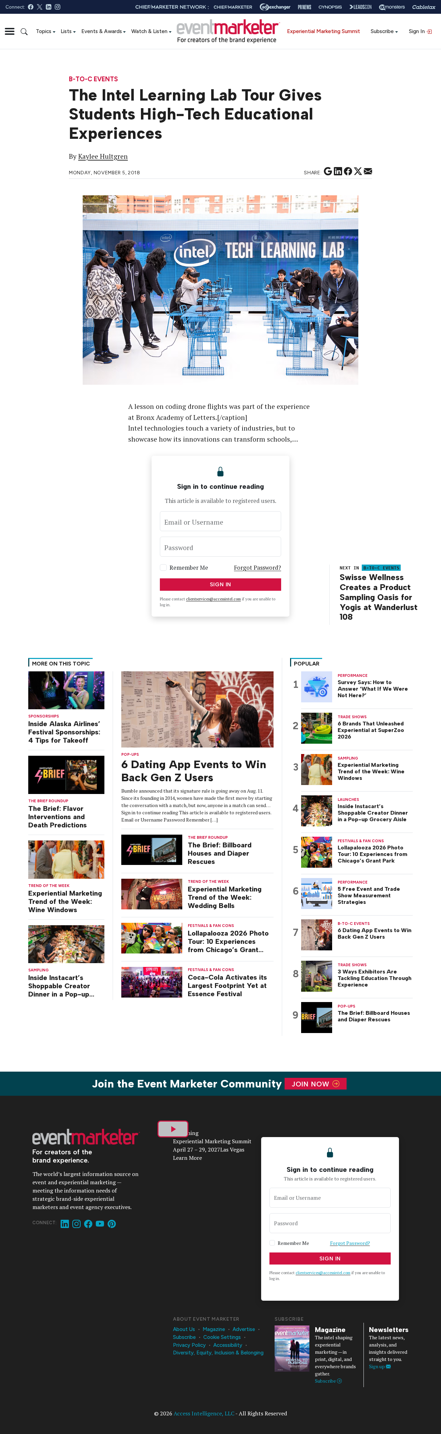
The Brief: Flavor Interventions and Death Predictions (57, 816)
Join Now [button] (311, 1084)
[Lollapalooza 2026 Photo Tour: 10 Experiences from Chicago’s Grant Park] (151, 937)
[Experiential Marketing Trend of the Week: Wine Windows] (66, 859)
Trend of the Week (49, 886)
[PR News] (304, 7)
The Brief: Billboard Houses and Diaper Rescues (220, 853)
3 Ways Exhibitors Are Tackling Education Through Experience (374, 978)
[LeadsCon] (360, 7)
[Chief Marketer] (233, 7)
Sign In (417, 31)
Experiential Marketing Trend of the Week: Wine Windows (65, 901)
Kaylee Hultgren (103, 156)
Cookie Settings (222, 1337)
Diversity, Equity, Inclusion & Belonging (218, 1353)
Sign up (377, 1366)
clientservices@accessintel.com (213, 599)
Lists (66, 31)
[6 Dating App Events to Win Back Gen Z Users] (197, 708)
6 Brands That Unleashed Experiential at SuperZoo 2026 (371, 730)
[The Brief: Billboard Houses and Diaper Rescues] (151, 849)
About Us (184, 1329)
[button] (9, 31)
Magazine (214, 1329)
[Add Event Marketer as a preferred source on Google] (328, 171)
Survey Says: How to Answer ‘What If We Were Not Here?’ (373, 689)
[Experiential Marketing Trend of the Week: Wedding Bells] (151, 893)
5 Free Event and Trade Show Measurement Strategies (369, 895)
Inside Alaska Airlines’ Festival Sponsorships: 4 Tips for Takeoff (64, 732)
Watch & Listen (149, 31)
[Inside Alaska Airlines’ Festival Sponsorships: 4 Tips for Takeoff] (66, 690)
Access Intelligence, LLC (204, 1413)
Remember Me (189, 567)
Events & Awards (101, 31)
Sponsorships (43, 716)
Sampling (38, 970)
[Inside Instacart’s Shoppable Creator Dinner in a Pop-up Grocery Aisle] (66, 943)
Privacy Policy (189, 1345)
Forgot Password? (257, 567)
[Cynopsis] (330, 7)
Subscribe (382, 31)
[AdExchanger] (275, 6)
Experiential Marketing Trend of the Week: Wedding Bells (224, 897)
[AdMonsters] (392, 7)
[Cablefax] (423, 7)
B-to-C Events (93, 79)
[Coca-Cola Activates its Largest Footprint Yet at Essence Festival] (151, 981)
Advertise (244, 1329)
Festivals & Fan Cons (211, 926)
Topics (43, 31)
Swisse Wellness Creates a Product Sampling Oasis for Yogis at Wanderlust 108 (379, 597)
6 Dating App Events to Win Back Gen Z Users (193, 771)
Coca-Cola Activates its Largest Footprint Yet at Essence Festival (227, 985)
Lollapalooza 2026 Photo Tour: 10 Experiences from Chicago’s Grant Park (228, 941)
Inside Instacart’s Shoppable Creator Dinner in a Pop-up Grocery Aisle (59, 985)
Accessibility (227, 1345)
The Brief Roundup (48, 801)
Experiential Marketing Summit (323, 31)
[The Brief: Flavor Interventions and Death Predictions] (66, 774)
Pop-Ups (130, 754)
